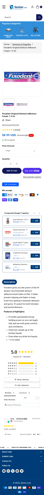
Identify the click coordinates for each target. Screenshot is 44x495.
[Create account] (32, 7)
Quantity (6, 159)
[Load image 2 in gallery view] (22, 104)
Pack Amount (8, 146)
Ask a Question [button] (23, 385)
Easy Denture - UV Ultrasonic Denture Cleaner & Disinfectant (21, 219)
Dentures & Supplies (21, 44)
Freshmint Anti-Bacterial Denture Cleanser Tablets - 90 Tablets (21, 253)
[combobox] (22, 17)
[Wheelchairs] (36, 30)
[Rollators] (22, 30)
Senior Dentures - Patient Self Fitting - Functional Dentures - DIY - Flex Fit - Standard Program (21, 230)
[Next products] (39, 213)
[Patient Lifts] (8, 30)
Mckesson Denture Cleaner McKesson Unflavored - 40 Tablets (21, 264)
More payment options (32, 177)
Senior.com (26, 483)
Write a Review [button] (23, 380)
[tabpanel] (22, 313)
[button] (4, 7)
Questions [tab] (23, 393)
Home (6, 44)
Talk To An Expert (10, 184)
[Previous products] (34, 213)
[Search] (39, 17)
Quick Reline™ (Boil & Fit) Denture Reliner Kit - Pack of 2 (21, 243)
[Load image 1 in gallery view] (9, 104)
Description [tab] (9, 282)
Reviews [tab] (8, 393)
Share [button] (9, 434)
